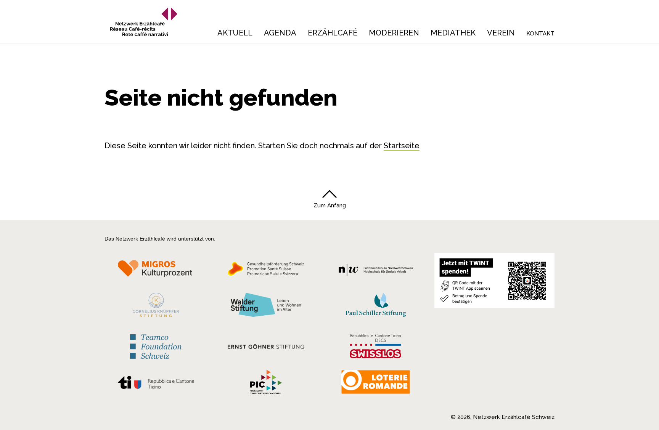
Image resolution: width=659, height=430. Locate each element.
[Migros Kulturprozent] (155, 271)
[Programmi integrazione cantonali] (266, 384)
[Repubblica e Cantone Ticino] (155, 384)
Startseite (402, 145)
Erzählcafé (332, 32)
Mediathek (453, 32)
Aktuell (234, 32)
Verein (501, 32)
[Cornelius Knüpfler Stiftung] (155, 307)
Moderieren (394, 32)
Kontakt (540, 33)
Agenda (280, 32)
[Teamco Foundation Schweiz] (155, 345)
